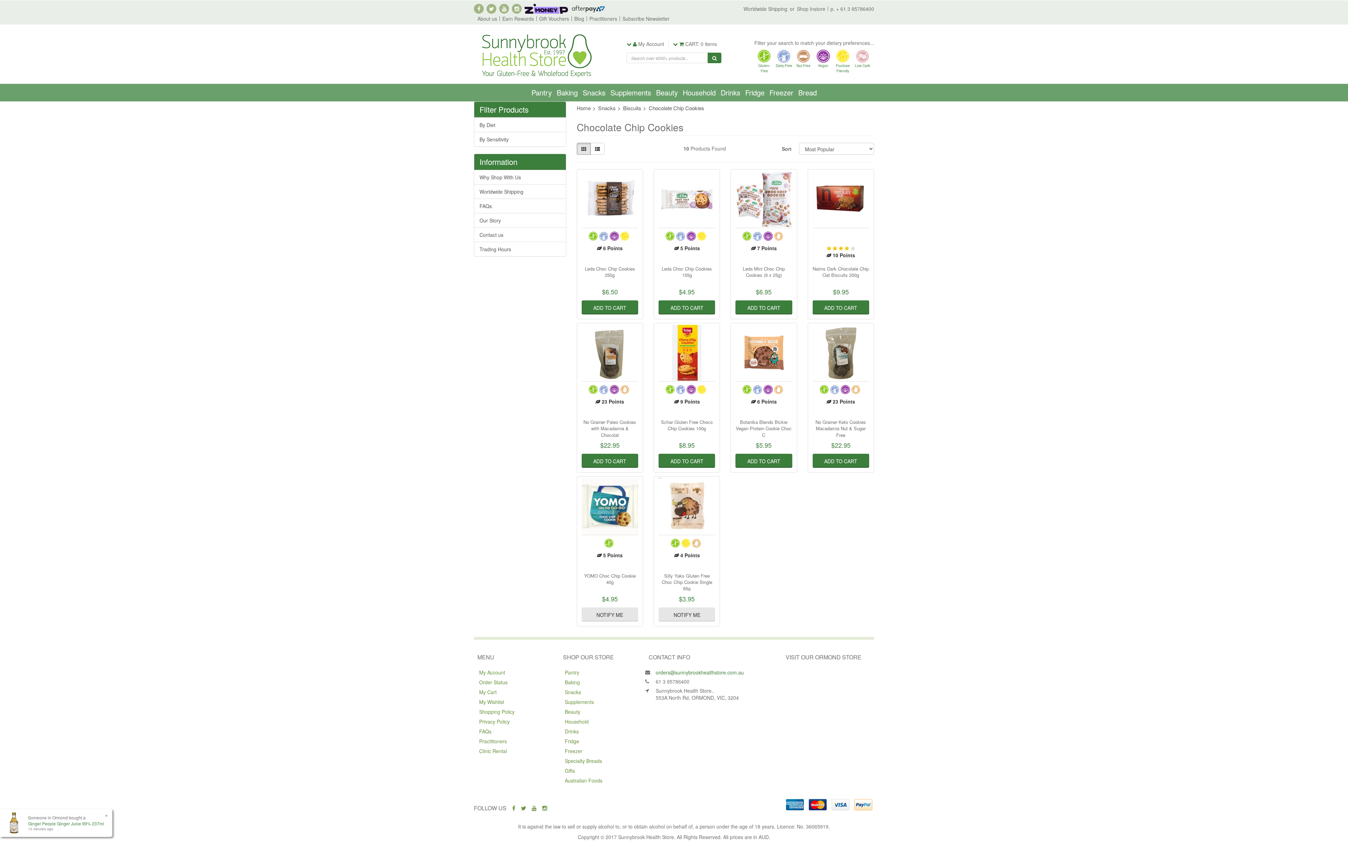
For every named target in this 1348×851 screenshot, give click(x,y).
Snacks (594, 92)
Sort (787, 148)
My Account (492, 672)
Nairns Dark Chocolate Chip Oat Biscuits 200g (841, 271)
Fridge (755, 92)
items (701, 43)
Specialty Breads (583, 760)
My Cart (488, 692)
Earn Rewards (518, 18)
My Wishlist (491, 701)
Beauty (667, 92)
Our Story (490, 220)
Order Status (493, 682)
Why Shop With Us (500, 177)
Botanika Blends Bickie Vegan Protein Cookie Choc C (764, 428)
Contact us (491, 234)
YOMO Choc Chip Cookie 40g (610, 578)
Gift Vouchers (554, 18)
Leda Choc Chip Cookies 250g (610, 271)
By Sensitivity (494, 139)
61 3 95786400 (672, 681)
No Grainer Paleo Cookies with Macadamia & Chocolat (609, 428)
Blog (579, 18)
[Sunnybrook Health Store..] (536, 55)
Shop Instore (811, 8)
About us (487, 18)
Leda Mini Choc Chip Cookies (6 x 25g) (764, 271)
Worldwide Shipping (765, 8)
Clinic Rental (493, 750)
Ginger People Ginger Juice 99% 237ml (66, 823)
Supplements (630, 92)
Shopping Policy (497, 711)
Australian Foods (583, 780)
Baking (567, 92)
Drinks (730, 92)
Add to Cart (609, 307)
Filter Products (504, 109)
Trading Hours (495, 249)
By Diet (487, 124)
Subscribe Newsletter (645, 18)
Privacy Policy (494, 721)
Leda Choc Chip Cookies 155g (687, 271)
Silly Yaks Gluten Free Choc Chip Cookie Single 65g (687, 582)
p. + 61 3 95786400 (852, 8)
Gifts (570, 770)
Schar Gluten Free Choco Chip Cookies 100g (687, 425)
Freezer (781, 92)
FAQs (486, 206)
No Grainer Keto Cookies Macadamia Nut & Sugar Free (840, 428)
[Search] (714, 58)
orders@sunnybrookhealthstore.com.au (700, 672)
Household (699, 92)
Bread (807, 92)
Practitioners (603, 18)
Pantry (541, 92)
